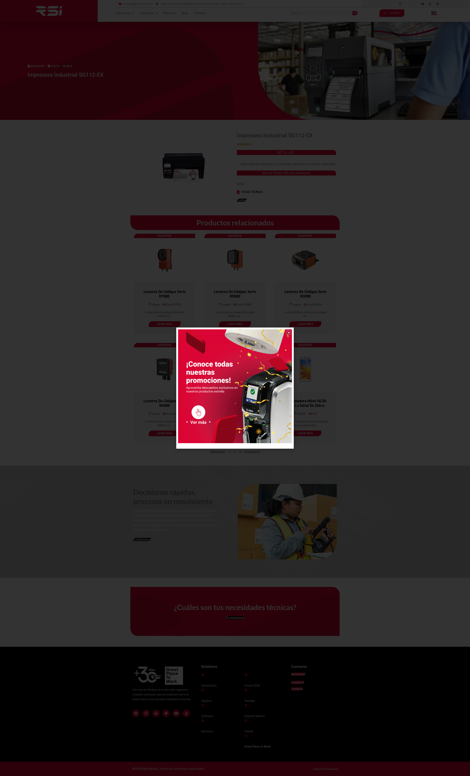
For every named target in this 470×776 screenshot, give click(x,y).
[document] (235, 388)
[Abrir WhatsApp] (460, 766)
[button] (288, 332)
